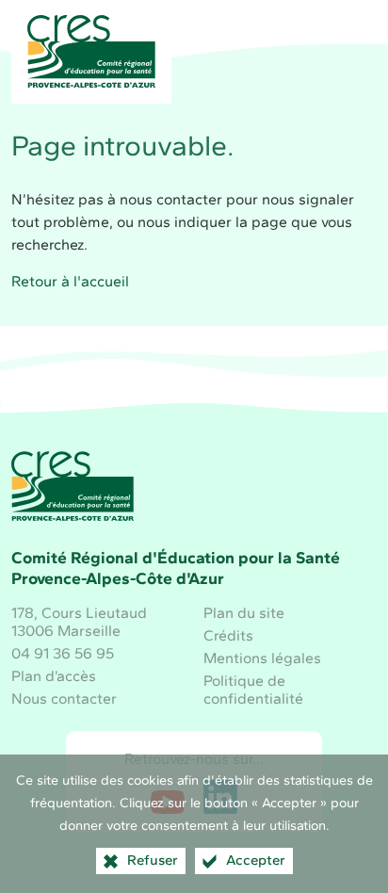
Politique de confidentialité (253, 689)
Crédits (228, 635)
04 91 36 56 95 (62, 653)
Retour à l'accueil (70, 281)
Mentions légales (262, 658)
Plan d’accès (53, 676)
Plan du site (243, 613)
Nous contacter (64, 698)
